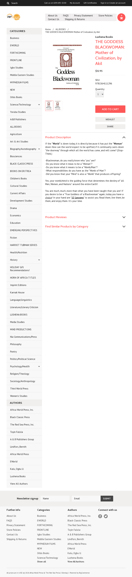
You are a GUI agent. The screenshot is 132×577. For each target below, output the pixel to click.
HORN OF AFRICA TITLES (23, 277)
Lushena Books (18, 476)
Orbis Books (16, 97)
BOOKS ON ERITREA (20, 171)
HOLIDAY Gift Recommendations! (20, 269)
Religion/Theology (19, 373)
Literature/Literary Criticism (24, 307)
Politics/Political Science (22, 359)
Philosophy (15, 344)
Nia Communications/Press (23, 336)
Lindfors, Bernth (18, 446)
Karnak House (17, 292)
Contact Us (53, 19)
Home (48, 29)
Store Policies (106, 15)
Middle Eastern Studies (22, 75)
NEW (12, 89)
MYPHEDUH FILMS (19, 82)
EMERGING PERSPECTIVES (23, 230)
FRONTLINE (16, 60)
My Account (75, 3)
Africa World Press (19, 454)
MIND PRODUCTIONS (20, 329)
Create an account (117, 3)
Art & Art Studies (19, 141)
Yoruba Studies (18, 111)
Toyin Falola (16, 431)
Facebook (100, 516)
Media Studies (17, 322)
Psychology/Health (20, 366)
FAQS (66, 15)
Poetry (13, 351)
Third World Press (19, 388)
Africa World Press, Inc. (22, 409)
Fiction (13, 237)
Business (14, 38)
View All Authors (19, 483)
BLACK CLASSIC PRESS (21, 163)
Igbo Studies (16, 67)
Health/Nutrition (18, 252)
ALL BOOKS (16, 126)
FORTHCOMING (18, 52)
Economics (15, 215)
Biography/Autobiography (23, 148)
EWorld (13, 461)
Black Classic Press (20, 417)
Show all (41, 561)
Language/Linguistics (21, 299)
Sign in (104, 3)
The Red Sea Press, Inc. (22, 424)
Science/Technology (20, 104)
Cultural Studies (18, 185)
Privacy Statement (83, 15)
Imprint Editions (18, 285)
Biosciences (16, 156)
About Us (52, 15)
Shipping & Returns (75, 19)
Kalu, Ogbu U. (17, 468)
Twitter (106, 516)
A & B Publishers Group (22, 439)
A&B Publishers (18, 119)
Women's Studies (18, 395)
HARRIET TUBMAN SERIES (23, 245)
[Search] (8, 3)
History (13, 259)
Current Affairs (18, 193)
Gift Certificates (90, 3)
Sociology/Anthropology (22, 381)
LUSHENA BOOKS (18, 314)
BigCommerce (84, 573)
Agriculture (16, 134)
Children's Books (18, 178)
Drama (13, 208)
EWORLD (14, 45)
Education (15, 222)
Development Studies (21, 200)
